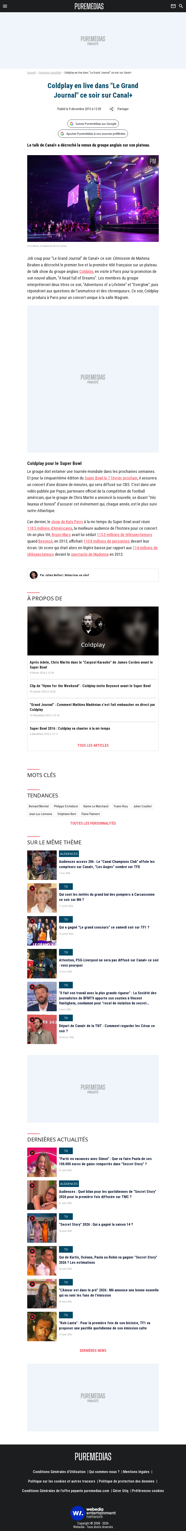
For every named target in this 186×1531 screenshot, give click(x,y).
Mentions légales (136, 1472)
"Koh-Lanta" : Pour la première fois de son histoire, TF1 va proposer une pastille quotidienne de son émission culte (104, 1325)
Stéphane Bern (66, 814)
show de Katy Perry (67, 521)
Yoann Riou (121, 806)
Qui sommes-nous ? (104, 1472)
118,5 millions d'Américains (49, 528)
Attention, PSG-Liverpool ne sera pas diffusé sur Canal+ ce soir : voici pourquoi (109, 962)
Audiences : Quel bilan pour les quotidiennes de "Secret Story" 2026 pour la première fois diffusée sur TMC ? (107, 1194)
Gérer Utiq (120, 1491)
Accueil (31, 72)
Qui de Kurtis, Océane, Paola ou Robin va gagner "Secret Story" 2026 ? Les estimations (108, 1259)
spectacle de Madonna (90, 554)
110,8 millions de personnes (106, 541)
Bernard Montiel (39, 806)
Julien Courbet (142, 806)
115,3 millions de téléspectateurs (124, 534)
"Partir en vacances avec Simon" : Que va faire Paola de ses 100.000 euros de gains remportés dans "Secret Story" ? (105, 1161)
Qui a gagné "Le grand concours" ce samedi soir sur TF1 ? (104, 927)
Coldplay (86, 271)
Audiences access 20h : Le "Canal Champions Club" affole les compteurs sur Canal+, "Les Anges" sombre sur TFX (107, 864)
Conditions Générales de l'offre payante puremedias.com (65, 1491)
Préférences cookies (148, 1491)
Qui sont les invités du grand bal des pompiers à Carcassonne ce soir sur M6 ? (107, 897)
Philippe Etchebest (66, 806)
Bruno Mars (61, 534)
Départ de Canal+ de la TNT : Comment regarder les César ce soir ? (107, 1028)
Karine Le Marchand (95, 806)
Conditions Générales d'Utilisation (59, 1472)
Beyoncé (45, 541)
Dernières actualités (50, 72)
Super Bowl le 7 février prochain (111, 478)
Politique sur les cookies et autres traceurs (61, 1481)
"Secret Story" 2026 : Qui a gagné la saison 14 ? (96, 1224)
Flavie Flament (90, 814)
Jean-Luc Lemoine (40, 814)
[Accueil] (89, 6)
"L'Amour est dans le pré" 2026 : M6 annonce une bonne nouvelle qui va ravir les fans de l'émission (109, 1292)
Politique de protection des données (126, 1481)
